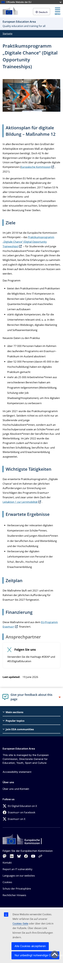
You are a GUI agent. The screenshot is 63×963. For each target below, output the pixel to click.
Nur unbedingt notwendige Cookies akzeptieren (37, 955)
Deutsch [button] (43, 12)
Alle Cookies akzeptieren (30, 946)
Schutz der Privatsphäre (17, 888)
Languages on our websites (19, 875)
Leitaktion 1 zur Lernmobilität (20, 502)
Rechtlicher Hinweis (14, 895)
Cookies (7, 882)
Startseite (7, 33)
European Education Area (19, 748)
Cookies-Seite (20, 923)
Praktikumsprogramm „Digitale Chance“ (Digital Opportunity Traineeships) (28, 241)
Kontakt (7, 862)
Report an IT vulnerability (17, 869)
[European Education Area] (10, 11)
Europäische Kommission (36, 167)
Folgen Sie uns (25, 649)
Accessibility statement (17, 771)
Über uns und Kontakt (16, 788)
